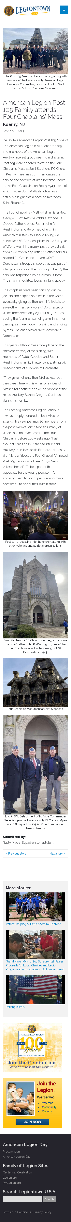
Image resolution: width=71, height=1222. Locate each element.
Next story (57, 853)
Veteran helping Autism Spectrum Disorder (33, 924)
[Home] (27, 9)
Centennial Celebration (17, 1172)
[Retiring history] (35, 989)
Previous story (16, 853)
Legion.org (10, 1177)
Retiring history (15, 1006)
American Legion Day (16, 1156)
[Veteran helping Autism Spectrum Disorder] (35, 906)
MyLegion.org (12, 1182)
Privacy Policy (42, 1212)
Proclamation (11, 1151)
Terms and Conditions (17, 1212)
